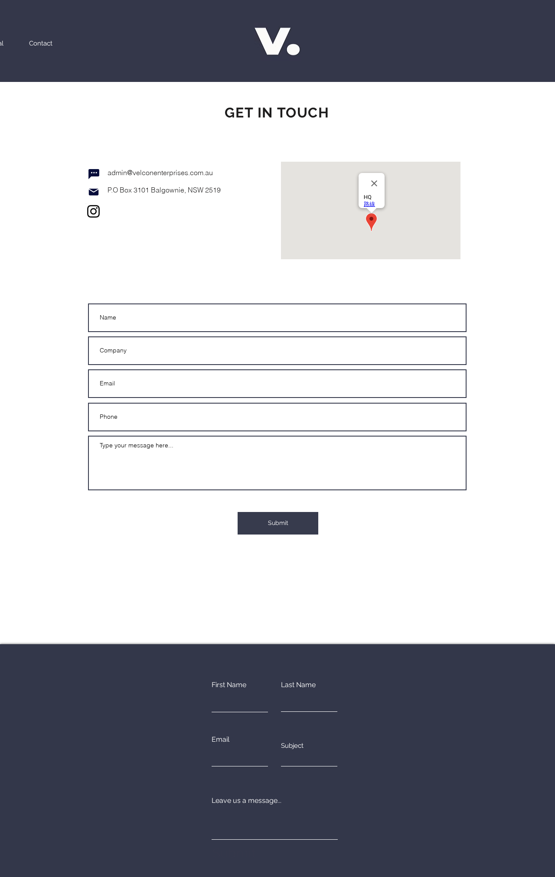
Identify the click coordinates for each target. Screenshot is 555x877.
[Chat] (93, 173)
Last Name (298, 684)
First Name (229, 684)
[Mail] (93, 192)
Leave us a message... (246, 800)
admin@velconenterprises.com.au (160, 172)
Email (220, 739)
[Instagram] (93, 211)
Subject (292, 746)
